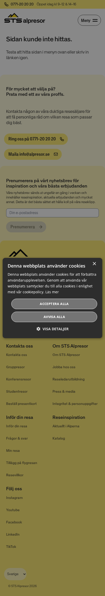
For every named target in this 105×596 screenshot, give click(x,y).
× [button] (94, 264)
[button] (52, 329)
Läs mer (52, 291)
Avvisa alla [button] (54, 316)
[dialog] (52, 298)
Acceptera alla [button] (54, 303)
